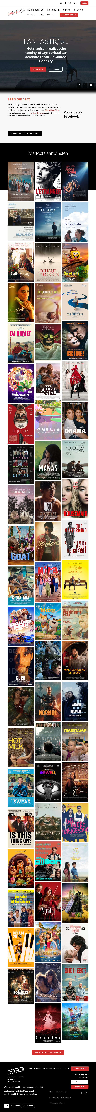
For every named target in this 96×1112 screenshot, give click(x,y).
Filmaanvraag (69, 15)
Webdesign (60, 1097)
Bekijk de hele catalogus (48, 1052)
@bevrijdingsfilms (52, 110)
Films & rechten (35, 10)
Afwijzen (15, 1106)
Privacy (54, 1097)
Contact (51, 15)
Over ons (78, 10)
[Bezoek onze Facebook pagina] (65, 3)
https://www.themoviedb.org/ (49, 1103)
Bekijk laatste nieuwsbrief (25, 134)
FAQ (41, 15)
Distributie (53, 10)
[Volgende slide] (85, 85)
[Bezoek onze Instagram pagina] (70, 3)
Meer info (38, 69)
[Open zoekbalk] (61, 3)
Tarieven (31, 15)
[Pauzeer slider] (91, 85)
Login (84, 3)
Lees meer (28, 1106)
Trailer (55, 69)
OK (6, 1106)
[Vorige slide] (79, 85)
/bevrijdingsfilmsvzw (36, 113)
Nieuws (66, 10)
